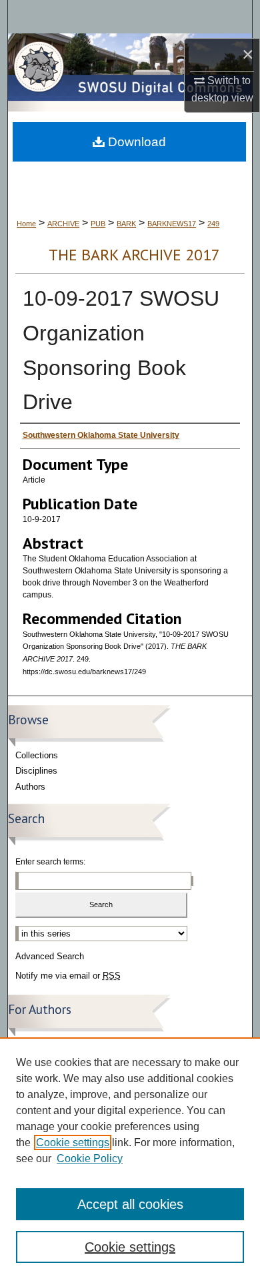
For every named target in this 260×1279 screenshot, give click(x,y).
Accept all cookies (130, 1204)
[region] (130, 1158)
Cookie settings (72, 1142)
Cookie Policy (90, 1158)
